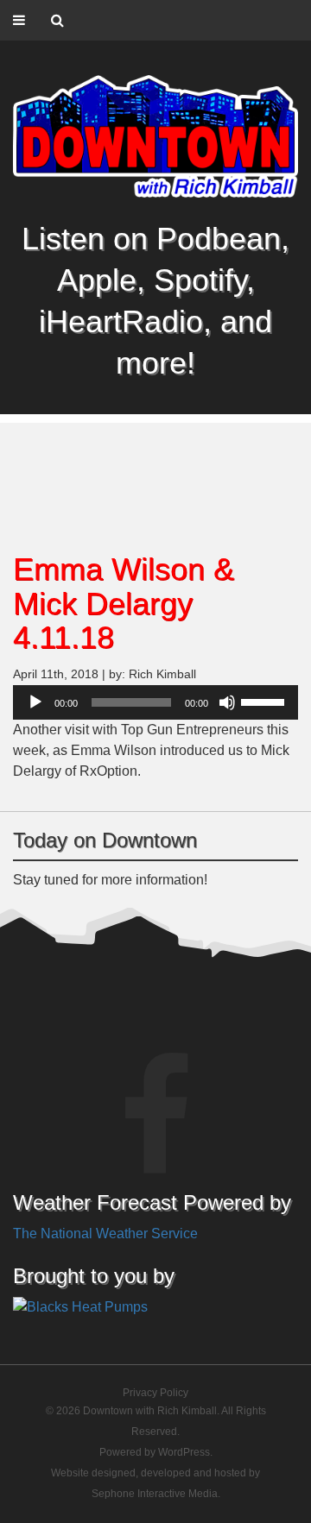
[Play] (35, 702)
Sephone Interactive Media (155, 1494)
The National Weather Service (105, 1233)
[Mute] (227, 702)
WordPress (184, 1452)
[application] (155, 702)
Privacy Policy (155, 1393)
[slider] (265, 700)
